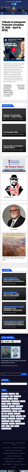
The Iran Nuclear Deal (6, 428)
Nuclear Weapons (5, 421)
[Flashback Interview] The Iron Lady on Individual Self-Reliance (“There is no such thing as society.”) (8, 91)
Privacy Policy (23, 464)
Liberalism (12, 416)
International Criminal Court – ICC (10, 458)
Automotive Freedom (6, 447)
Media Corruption (11, 418)
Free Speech (11, 406)
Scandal (7, 426)
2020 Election (4, 393)
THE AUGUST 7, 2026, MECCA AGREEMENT (11, 295)
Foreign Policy (5, 406)
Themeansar (14, 444)
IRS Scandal (10, 413)
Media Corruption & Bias (10, 461)
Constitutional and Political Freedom (18, 447)
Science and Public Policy (7, 464)
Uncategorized (21, 306)
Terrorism (17, 426)
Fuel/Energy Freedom (17, 456)
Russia (3, 426)
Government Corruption (16, 408)
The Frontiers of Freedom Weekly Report (13, 147)
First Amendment (15, 403)
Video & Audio (16, 464)
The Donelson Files (10, 132)
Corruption (10, 398)
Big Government (5, 396)
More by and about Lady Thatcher (20, 87)
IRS (5, 413)
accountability (12, 393)
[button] (23, 13)
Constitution (4, 398)
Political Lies (11, 423)
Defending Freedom (6, 401)
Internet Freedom (21, 458)
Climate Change (17, 396)
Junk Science (17, 413)
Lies (24, 416)
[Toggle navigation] (13, 13)
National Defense (20, 418)
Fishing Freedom (22, 453)
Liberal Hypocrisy (5, 416)
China (11, 396)
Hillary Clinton (21, 411)
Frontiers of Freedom (17, 119)
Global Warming (19, 406)
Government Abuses (6, 408)
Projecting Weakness (20, 423)
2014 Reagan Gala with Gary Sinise (9, 365)
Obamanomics (5, 423)
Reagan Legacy (19, 461)
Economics (22, 401)
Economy (4, 403)
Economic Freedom (18, 450)
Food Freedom (9, 456)
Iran (2, 413)
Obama (12, 421)
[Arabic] (16, 341)
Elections (9, 403)
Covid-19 (16, 398)
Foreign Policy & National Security (10, 292)
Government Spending (6, 411)
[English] (6, 341)
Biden (17, 393)
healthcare (15, 411)
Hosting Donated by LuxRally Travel (10, 442)
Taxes (12, 426)
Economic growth (15, 401)
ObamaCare (17, 421)
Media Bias (4, 418)
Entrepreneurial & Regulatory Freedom (10, 453)
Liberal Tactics (19, 416)
